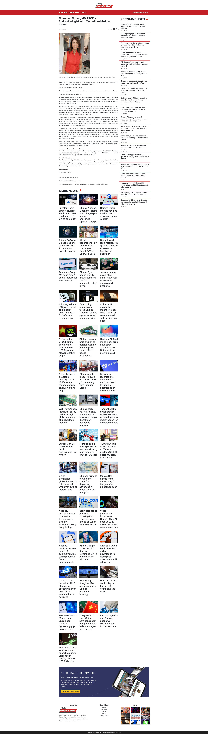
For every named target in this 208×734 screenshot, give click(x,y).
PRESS (77, 12)
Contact (104, 711)
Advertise (104, 709)
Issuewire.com (90, 82)
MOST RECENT (69, 12)
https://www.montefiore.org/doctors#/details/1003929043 (77, 155)
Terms (104, 713)
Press (104, 707)
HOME (61, 12)
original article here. (102, 184)
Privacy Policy (104, 715)
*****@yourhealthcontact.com (68, 177)
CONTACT (84, 12)
